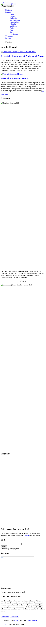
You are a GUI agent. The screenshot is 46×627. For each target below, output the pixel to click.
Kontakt (8, 38)
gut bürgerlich (15, 20)
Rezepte (8, 12)
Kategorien (5, 592)
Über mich (9, 36)
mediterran (13, 26)
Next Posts (4, 94)
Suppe (12, 32)
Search (4, 546)
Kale (16, 620)
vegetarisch (14, 34)
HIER (27, 535)
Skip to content (6, 2)
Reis (11, 30)
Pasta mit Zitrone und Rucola (14, 78)
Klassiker (13, 24)
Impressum (5, 617)
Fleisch (12, 16)
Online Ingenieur (33, 620)
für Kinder (13, 18)
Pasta (12, 28)
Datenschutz (14, 617)
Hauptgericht (14, 22)
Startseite (8, 10)
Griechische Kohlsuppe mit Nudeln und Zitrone (22, 56)
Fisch (12, 14)
